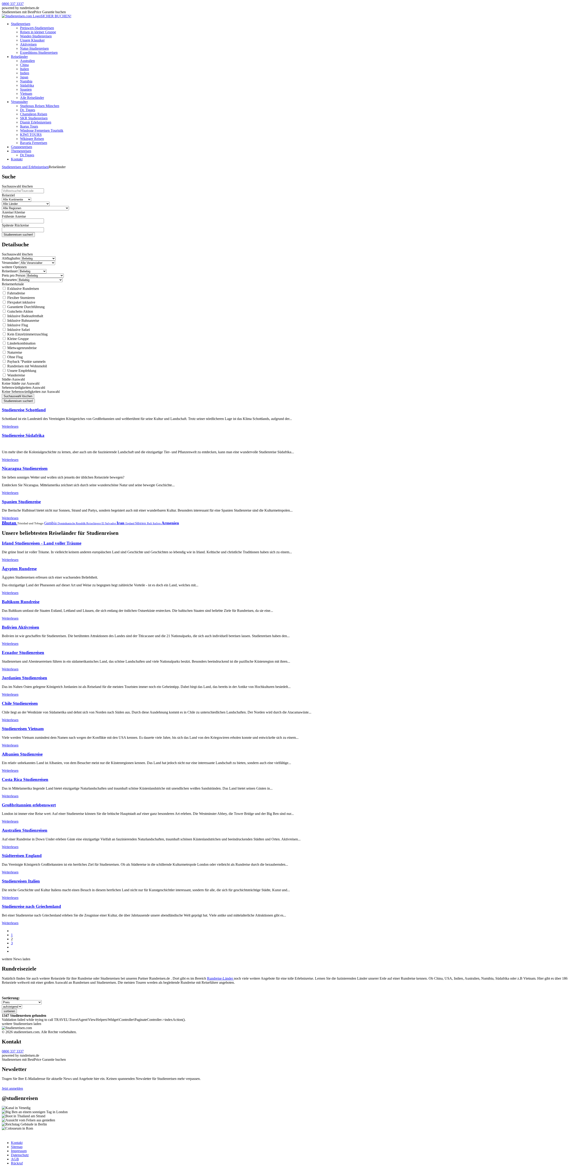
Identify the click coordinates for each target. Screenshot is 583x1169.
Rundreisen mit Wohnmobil (26, 366)
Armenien (170, 523)
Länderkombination (21, 343)
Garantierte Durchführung (25, 307)
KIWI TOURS (31, 134)
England (130, 523)
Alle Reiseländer (32, 98)
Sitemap (17, 1147)
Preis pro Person (13, 275)
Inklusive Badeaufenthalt (24, 316)
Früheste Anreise (14, 216)
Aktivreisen (28, 44)
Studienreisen (20, 24)
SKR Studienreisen (34, 118)
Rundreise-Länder (220, 978)
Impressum (19, 1151)
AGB (15, 1159)
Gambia (51, 523)
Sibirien (141, 523)
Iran (121, 523)
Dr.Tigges (27, 155)
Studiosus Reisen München (39, 106)
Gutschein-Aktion (19, 311)
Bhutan (9, 522)
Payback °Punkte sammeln (26, 361)
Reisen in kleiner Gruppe (38, 32)
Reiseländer (19, 57)
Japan (24, 77)
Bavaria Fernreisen (33, 143)
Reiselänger (94, 523)
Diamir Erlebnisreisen (35, 122)
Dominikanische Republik (72, 523)
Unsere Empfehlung (21, 371)
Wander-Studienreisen (36, 36)
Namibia (26, 81)
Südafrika (27, 85)
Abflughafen (11, 258)
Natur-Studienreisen (34, 48)
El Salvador (109, 523)
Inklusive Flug (17, 325)
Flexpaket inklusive (20, 302)
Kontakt (17, 159)
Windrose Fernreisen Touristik (41, 130)
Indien (24, 73)
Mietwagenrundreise (21, 348)
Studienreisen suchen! (18, 234)
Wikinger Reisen (32, 139)
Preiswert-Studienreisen (37, 28)
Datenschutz (20, 1155)
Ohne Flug (14, 357)
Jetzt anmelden (12, 1088)
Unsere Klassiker (32, 40)
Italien (24, 69)
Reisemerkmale (13, 284)
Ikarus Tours (29, 126)
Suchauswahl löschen (17, 186)
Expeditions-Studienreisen (39, 52)
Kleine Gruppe (17, 339)
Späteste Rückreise (15, 225)
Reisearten (9, 280)
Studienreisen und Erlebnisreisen (25, 167)
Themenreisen (21, 151)
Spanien (26, 89)
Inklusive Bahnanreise (22, 320)
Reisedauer (10, 271)
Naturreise (14, 352)
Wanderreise (15, 375)
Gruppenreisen (21, 147)
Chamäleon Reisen (33, 114)
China (24, 65)
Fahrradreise (15, 293)
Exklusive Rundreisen (22, 289)
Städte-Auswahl (13, 379)
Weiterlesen (10, 426)
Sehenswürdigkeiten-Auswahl (23, 387)
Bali (150, 523)
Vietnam (26, 93)
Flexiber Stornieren (20, 298)
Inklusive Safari (18, 330)
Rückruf (17, 1163)
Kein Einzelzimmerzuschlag (27, 334)
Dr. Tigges (27, 110)
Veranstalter (19, 102)
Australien (27, 61)
